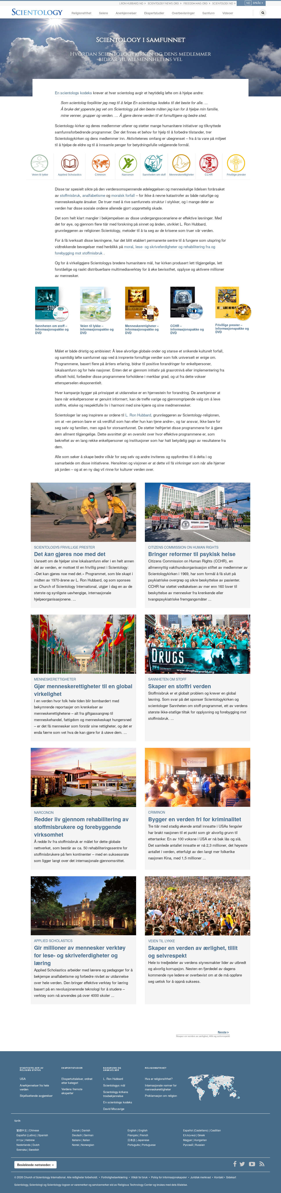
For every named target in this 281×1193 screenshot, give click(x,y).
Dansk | (81, 1130)
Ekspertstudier (154, 13)
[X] (242, 1164)
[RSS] (262, 1164)
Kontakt (218, 1177)
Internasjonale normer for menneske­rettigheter (161, 1087)
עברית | (25, 1140)
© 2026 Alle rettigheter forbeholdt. (56, 1177)
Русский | (194, 1145)
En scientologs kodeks (73, 92)
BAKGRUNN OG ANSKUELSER (112, 1069)
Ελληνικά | (194, 1135)
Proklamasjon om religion (161, 1096)
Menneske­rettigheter (181, 174)
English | (138, 1130)
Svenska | (27, 1149)
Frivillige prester (236, 174)
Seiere (103, 13)
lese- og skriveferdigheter (156, 246)
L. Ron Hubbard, (138, 415)
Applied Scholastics (69, 174)
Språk (17, 1120)
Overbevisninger (183, 13)
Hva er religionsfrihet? (159, 1079)
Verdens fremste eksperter (71, 1091)
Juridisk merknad (200, 1177)
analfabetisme (93, 195)
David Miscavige (113, 1109)
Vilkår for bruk (139, 1177)
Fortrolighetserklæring (114, 1177)
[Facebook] (235, 1164)
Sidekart (231, 1177)
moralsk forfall (123, 195)
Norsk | (83, 1145)
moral (128, 246)
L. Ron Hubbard (113, 1079)
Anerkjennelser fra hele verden (34, 1087)
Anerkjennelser (126, 13)
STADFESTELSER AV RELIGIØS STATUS (31, 1069)
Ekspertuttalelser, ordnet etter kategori (76, 1081)
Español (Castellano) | (202, 1130)
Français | (138, 1135)
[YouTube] (252, 1164)
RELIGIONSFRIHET (156, 1068)
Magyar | (195, 1140)
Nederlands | (28, 1145)
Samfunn (208, 13)
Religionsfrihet (81, 13)
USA (23, 1079)
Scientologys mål (114, 1085)
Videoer (227, 13)
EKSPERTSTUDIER (72, 1068)
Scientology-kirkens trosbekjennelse (115, 1094)
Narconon (128, 174)
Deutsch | (83, 1135)
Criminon (100, 174)
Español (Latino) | (32, 1135)
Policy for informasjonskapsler (169, 1177)
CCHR (209, 174)
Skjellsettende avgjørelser (36, 1096)
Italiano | (81, 1140)
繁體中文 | (27, 1130)
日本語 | (138, 1140)
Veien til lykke (40, 174)
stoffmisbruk (70, 195)
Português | (142, 1145)
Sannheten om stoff (154, 174)
